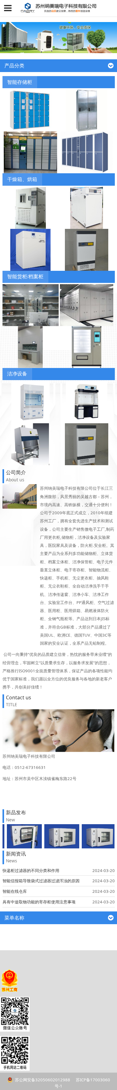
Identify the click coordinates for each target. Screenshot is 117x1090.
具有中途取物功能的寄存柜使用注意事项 (39, 902)
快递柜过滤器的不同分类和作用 (30, 870)
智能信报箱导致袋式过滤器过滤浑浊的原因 (41, 880)
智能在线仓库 (14, 891)
